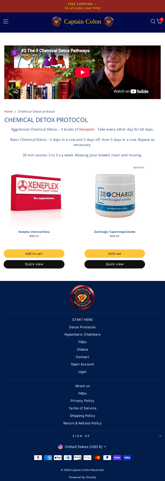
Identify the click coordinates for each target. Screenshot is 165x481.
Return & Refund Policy (82, 423)
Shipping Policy (82, 416)
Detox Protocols (82, 327)
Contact (82, 357)
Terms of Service (83, 408)
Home (8, 111)
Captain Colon (82, 21)
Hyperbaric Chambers (82, 334)
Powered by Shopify (82, 477)
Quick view (34, 264)
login (82, 372)
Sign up (81, 436)
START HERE (82, 320)
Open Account (82, 364)
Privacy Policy (83, 401)
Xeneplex (86, 129)
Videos (82, 349)
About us (82, 386)
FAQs (82, 342)
